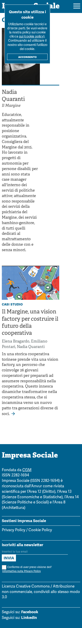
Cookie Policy (40, 530)
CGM (26, 470)
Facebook (29, 611)
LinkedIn (29, 617)
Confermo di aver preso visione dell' (27, 569)
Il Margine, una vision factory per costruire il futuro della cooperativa (30, 323)
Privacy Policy (13, 530)
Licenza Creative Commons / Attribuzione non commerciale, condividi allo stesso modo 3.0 (41, 592)
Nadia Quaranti (31, 347)
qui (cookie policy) (31, 37)
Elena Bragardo (15, 341)
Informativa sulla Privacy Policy (21, 571)
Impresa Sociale (30, 455)
